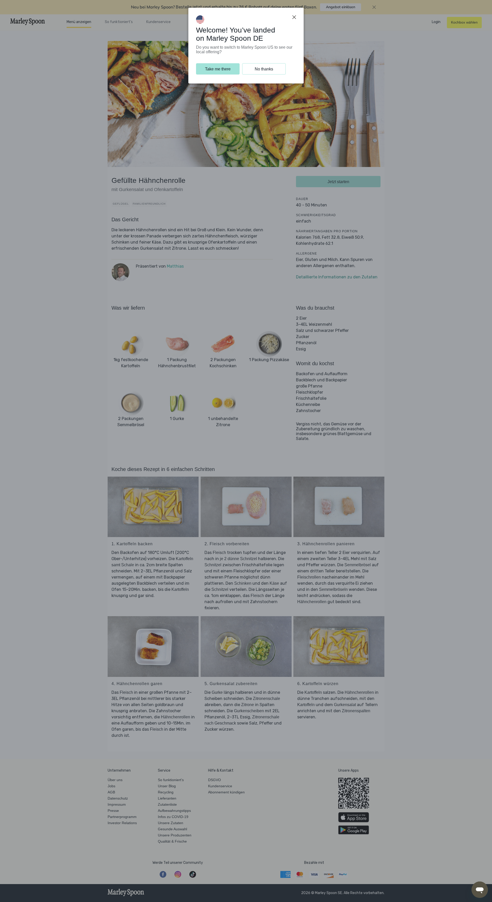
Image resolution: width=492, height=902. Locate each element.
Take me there (218, 69)
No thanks (264, 69)
